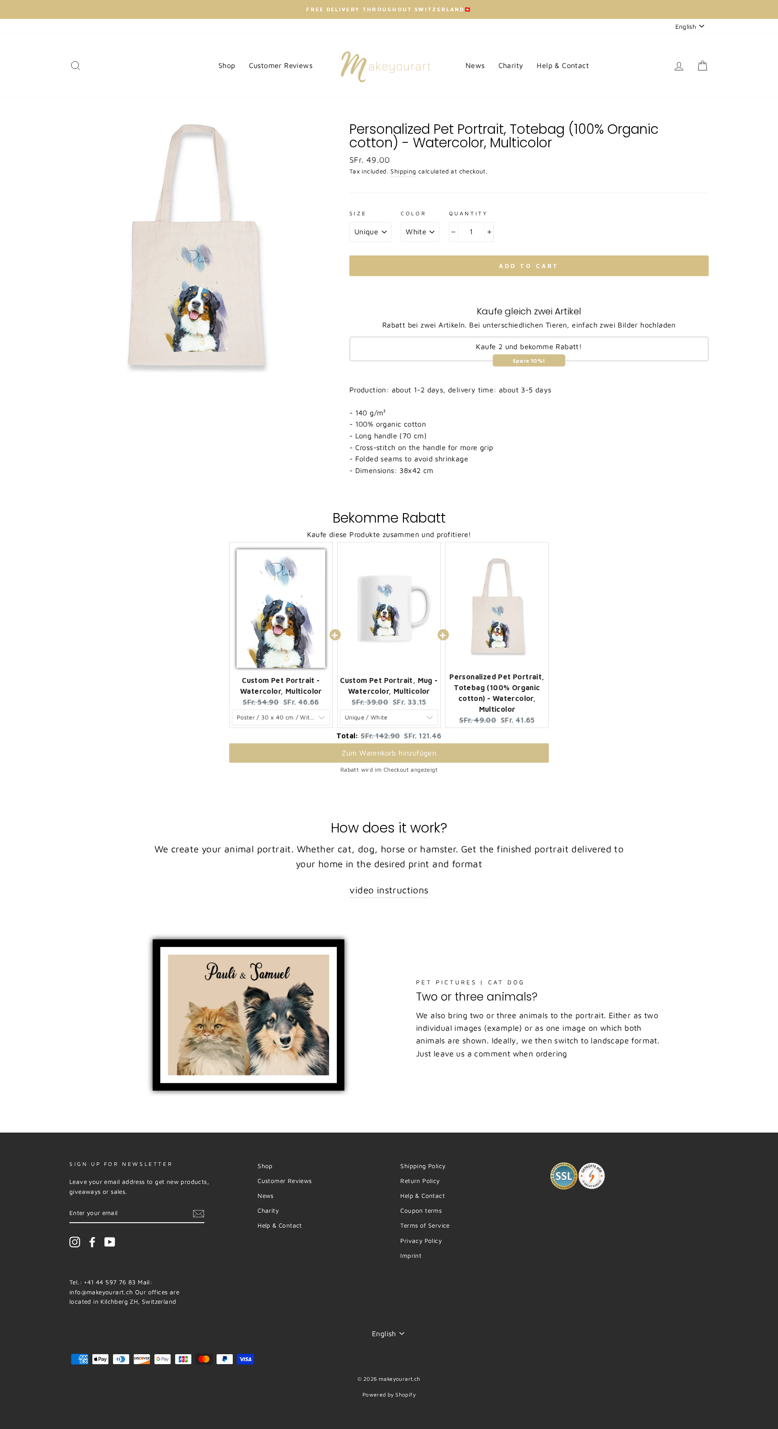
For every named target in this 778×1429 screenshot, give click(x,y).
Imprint (410, 1255)
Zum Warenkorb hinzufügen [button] (389, 753)
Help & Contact (563, 65)
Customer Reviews (280, 65)
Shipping (403, 171)
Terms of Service (424, 1225)
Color (413, 213)
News (475, 65)
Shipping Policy (422, 1166)
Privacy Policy (421, 1240)
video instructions (388, 889)
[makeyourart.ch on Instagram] (74, 1242)
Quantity (468, 213)
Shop (226, 65)
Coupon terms (421, 1210)
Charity (511, 65)
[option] (389, 9)
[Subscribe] (198, 1213)
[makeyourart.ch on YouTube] (109, 1242)
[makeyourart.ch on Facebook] (92, 1242)
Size (357, 213)
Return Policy (419, 1180)
